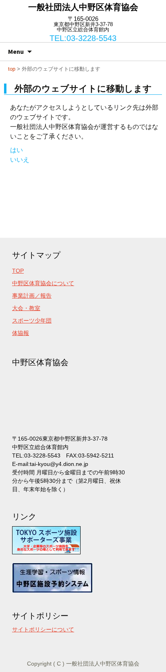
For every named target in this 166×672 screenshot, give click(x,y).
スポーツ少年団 (32, 320)
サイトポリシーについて (43, 629)
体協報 (20, 333)
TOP (18, 271)
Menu (16, 51)
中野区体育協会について (43, 283)
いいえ (19, 159)
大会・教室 (26, 308)
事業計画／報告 (32, 295)
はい (16, 150)
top (11, 69)
